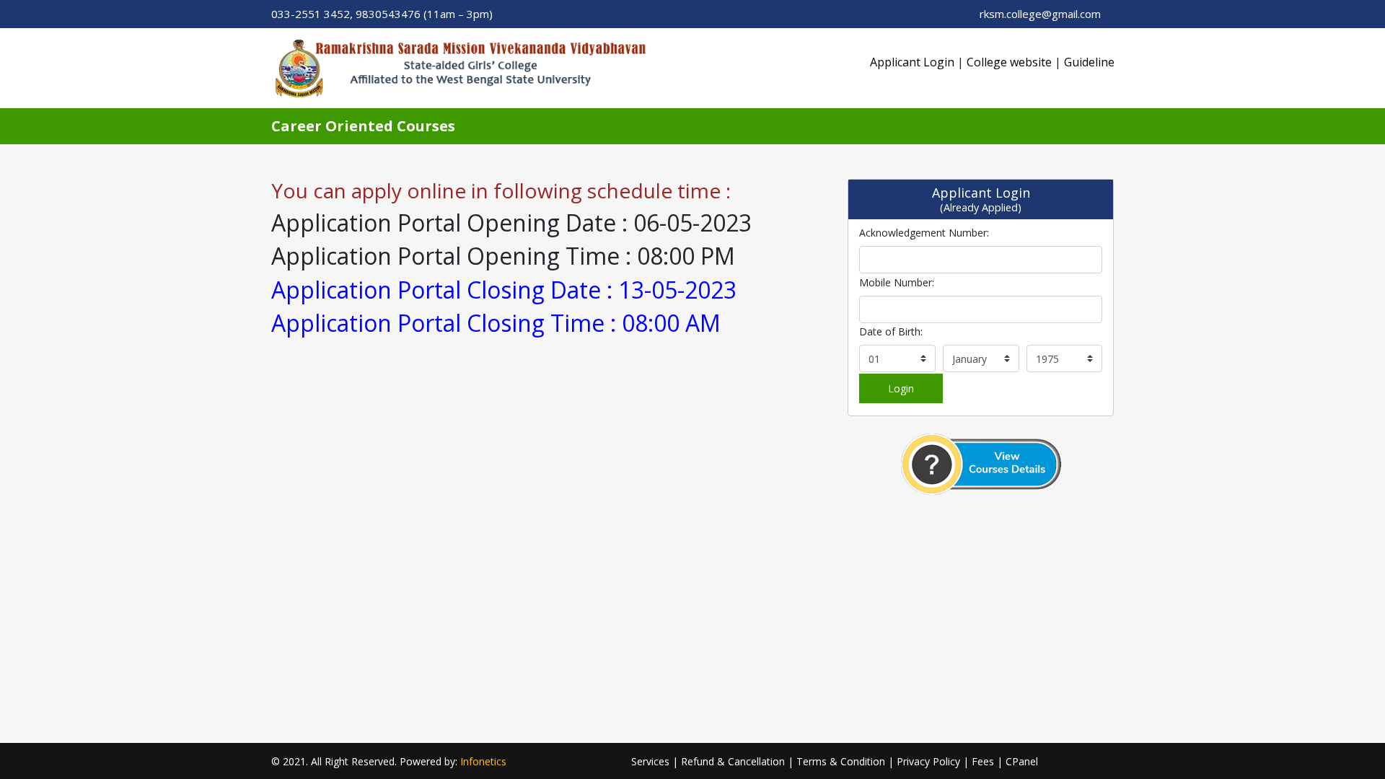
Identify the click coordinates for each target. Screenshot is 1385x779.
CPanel (1022, 761)
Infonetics (483, 761)
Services (650, 761)
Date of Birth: (891, 331)
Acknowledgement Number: (924, 232)
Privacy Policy (928, 761)
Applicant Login (912, 62)
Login (901, 388)
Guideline (1089, 62)
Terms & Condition (840, 761)
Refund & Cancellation (733, 761)
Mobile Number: (896, 282)
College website (1009, 62)
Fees (983, 761)
